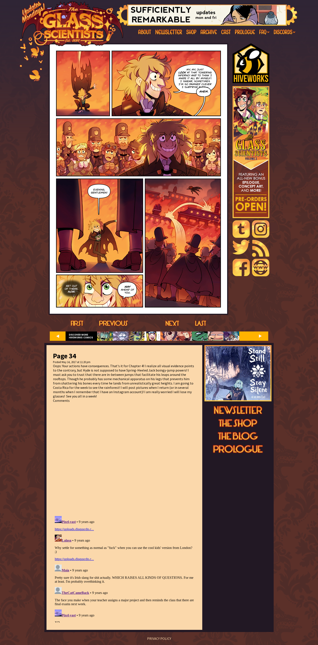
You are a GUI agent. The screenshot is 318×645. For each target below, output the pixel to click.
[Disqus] (124, 457)
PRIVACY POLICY (159, 638)
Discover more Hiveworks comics (81, 336)
